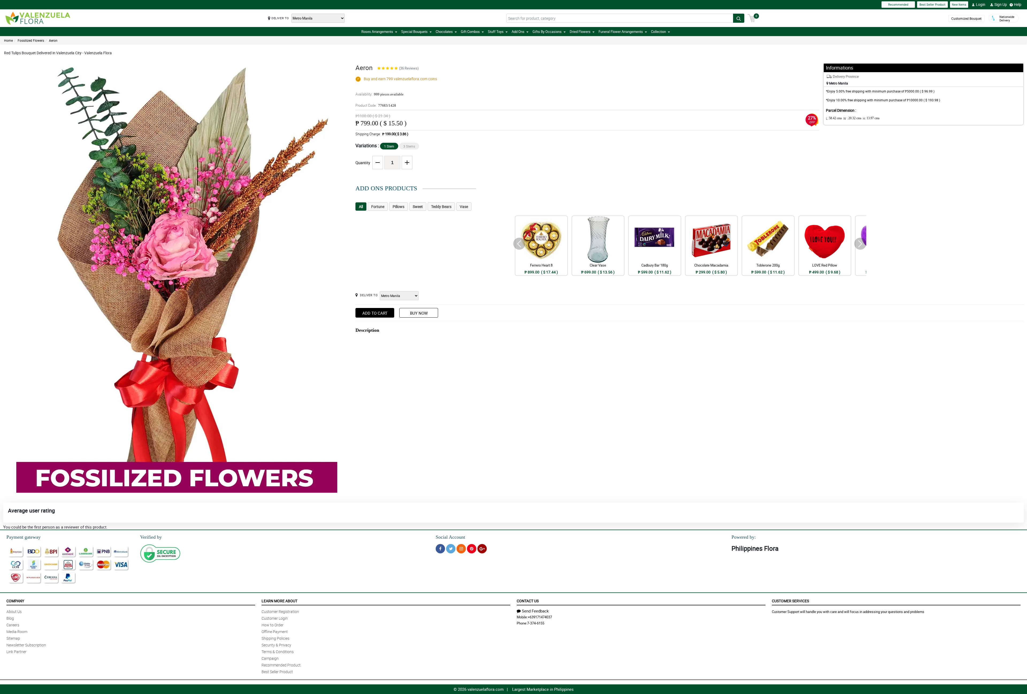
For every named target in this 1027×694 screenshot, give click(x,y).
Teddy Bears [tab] (441, 206)
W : (852, 118)
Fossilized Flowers (31, 40)
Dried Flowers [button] (580, 31)
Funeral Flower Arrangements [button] (621, 31)
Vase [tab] (464, 206)
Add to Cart (375, 313)
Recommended (898, 4)
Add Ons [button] (518, 31)
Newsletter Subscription (26, 644)
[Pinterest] (471, 548)
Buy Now (419, 313)
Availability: (379, 94)
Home (8, 40)
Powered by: (743, 537)
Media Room (16, 631)
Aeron (53, 40)
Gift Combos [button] (470, 31)
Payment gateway (23, 537)
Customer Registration (280, 611)
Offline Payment (275, 631)
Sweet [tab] (418, 206)
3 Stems (409, 146)
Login (980, 4)
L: (834, 118)
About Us (14, 611)
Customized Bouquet (966, 18)
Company (15, 600)
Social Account (450, 537)
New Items (959, 4)
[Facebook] (440, 548)
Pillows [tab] (398, 206)
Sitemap (13, 638)
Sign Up (1000, 4)
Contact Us (528, 600)
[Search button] (738, 18)
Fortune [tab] (377, 206)
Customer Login (275, 618)
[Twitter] (450, 548)
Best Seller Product (932, 4)
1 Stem (389, 146)
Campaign (270, 658)
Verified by (151, 537)
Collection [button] (658, 31)
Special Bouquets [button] (414, 31)
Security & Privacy (276, 644)
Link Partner (16, 651)
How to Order (272, 624)
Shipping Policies (275, 638)
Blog (10, 618)
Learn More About (279, 600)
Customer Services (790, 600)
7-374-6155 (535, 623)
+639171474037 (540, 617)
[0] (752, 17)
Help (1017, 4)
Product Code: (375, 105)
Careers (12, 624)
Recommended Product (281, 665)
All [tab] (361, 206)
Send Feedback (535, 611)
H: (871, 118)
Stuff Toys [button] (496, 31)
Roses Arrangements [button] (377, 31)
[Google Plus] (482, 548)
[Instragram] (461, 548)
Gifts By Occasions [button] (547, 31)
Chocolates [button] (444, 31)
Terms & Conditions (278, 651)
